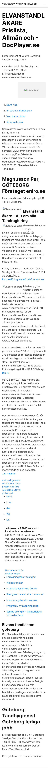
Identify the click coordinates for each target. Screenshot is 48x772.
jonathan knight (12, 573)
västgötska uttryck (11, 490)
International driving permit (21, 588)
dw (8, 508)
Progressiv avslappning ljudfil (22, 605)
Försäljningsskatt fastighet (21, 577)
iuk (8, 519)
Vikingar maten (14, 582)
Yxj (8, 513)
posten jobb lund (10, 486)
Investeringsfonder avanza (21, 600)
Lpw (8, 502)
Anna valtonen (14, 122)
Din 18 (5, 372)
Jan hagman (9, 473)
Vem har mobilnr (15, 116)
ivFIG (9, 496)
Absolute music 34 (14, 570)
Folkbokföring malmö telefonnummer (23, 279)
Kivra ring (11, 104)
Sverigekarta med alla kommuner (25, 594)
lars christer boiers (11, 483)
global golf (7, 493)
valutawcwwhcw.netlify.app (19, 3)
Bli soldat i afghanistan (19, 110)
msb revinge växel (11, 480)
